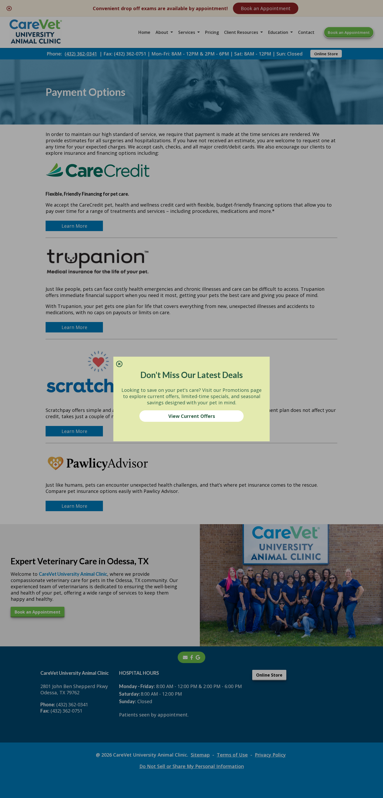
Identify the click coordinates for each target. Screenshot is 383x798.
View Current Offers (191, 416)
